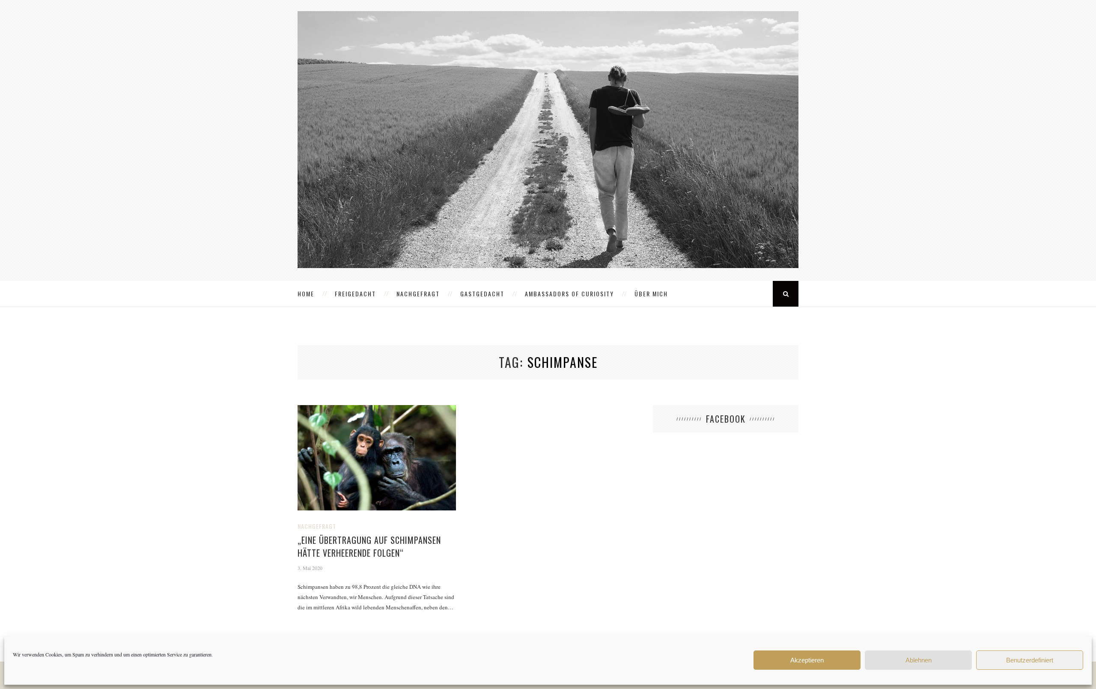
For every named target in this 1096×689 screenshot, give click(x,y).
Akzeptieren (807, 660)
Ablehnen (918, 660)
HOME (306, 293)
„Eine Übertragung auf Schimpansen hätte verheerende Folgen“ (369, 546)
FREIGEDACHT (355, 293)
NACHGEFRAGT (418, 293)
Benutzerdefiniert (1029, 660)
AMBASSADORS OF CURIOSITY (569, 293)
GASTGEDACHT (482, 293)
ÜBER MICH (651, 293)
